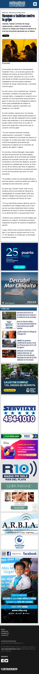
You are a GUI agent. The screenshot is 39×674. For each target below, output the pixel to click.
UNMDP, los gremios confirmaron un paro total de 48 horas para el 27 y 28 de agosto (26, 344)
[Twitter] (6, 661)
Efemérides (5, 633)
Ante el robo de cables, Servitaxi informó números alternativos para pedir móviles (26, 325)
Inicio (3, 629)
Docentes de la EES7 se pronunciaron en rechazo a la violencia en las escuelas (26, 315)
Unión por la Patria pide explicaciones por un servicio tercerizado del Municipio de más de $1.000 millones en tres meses (27, 355)
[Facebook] (3, 661)
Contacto (4, 635)
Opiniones (4, 631)
